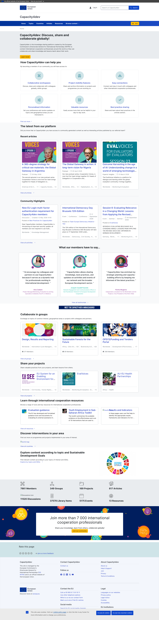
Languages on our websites (110, 592)
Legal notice (105, 597)
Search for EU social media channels (73, 608)
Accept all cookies (103, 613)
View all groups (26, 359)
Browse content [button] (71, 23)
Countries (40, 23)
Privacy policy (106, 595)
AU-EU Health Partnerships (124, 375)
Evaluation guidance (39, 410)
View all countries (26, 446)
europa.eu (36, 594)
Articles (49, 23)
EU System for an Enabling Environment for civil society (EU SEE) (46, 379)
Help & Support (106, 568)
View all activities (26, 243)
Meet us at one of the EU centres (71, 600)
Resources (59, 23)
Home (23, 23)
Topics (31, 23)
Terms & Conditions (107, 576)
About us (104, 566)
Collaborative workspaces (39, 83)
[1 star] (20, 553)
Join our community (80, 531)
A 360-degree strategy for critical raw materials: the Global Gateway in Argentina (39, 167)
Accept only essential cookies (122, 613)
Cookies (104, 600)
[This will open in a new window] (28, 8)
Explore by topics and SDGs (30, 462)
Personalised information (39, 107)
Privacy (103, 573)
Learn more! (25, 57)
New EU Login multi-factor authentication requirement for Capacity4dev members (38, 211)
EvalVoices (114, 223)
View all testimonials (79, 302)
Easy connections (120, 83)
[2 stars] (21, 553)
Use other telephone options (70, 595)
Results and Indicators (120, 410)
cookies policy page (59, 612)
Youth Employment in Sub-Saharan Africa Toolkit (82, 411)
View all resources (27, 428)
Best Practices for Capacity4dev (41, 220)
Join (136, 23)
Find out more (25, 121)
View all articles (26, 193)
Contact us (64, 566)
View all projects (26, 396)
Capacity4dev (30, 17)
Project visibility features (79, 83)
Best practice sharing (120, 107)
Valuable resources (79, 107)
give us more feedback (46, 553)
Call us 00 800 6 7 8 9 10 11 (70, 592)
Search (135, 8)
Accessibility (105, 603)
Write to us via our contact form (71, 597)
